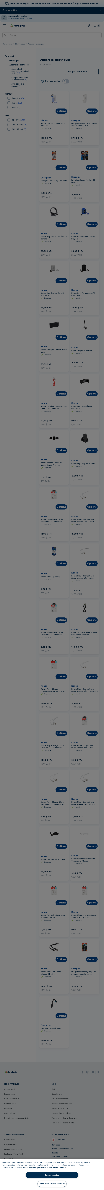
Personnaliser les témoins (52, 1183)
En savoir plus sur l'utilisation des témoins (47, 1167)
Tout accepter (52, 1175)
